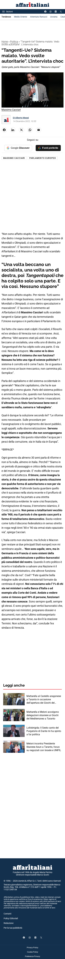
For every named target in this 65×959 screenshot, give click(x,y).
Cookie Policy (32, 952)
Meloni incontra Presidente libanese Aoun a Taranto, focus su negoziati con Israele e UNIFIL (43, 747)
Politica (14, 41)
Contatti (7, 913)
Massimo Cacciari (14, 158)
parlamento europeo (42, 158)
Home (5, 41)
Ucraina (53, 17)
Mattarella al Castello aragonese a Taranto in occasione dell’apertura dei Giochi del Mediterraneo (43, 700)
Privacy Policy (32, 948)
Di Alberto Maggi (21, 118)
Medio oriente (20, 17)
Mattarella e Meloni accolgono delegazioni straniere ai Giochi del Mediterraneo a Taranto (42, 715)
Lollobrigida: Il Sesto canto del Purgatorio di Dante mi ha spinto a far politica (43, 731)
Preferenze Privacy (32, 956)
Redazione (8, 923)
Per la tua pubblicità (13, 928)
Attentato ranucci (38, 17)
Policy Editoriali (11, 918)
